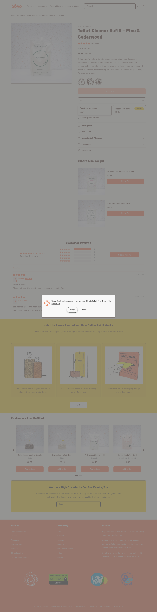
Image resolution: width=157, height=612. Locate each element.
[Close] (113, 297)
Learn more (56, 304)
